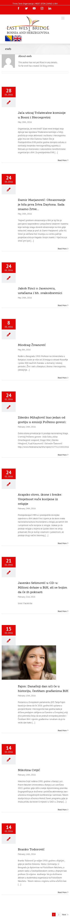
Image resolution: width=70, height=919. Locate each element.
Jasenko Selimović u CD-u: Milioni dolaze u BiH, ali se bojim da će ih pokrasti (42, 587)
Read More (62, 160)
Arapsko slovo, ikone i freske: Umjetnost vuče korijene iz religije (40, 499)
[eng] (17, 38)
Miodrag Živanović (32, 345)
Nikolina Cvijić (29, 770)
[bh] (9, 38)
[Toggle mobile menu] (63, 18)
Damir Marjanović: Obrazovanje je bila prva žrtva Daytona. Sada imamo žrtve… (41, 204)
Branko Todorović (31, 849)
